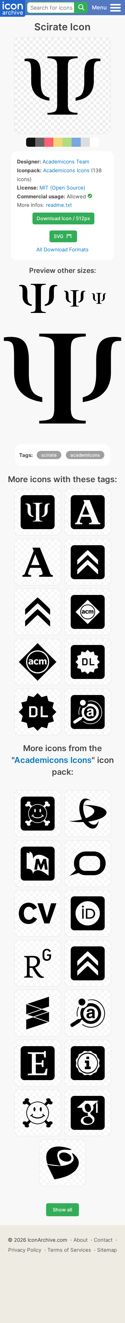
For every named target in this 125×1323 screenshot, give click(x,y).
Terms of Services (69, 1250)
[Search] (81, 7)
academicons (85, 455)
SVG (58, 236)
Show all (62, 1210)
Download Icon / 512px (63, 218)
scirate (49, 455)
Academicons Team (66, 162)
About (80, 1240)
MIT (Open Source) (62, 188)
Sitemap (107, 1250)
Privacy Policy (24, 1250)
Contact (103, 1240)
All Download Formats (62, 250)
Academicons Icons (66, 170)
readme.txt (59, 205)
